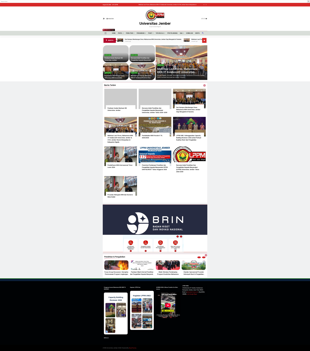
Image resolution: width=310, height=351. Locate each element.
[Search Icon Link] (203, 33)
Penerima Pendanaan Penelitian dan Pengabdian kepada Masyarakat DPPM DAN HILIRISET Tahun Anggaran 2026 (155, 167)
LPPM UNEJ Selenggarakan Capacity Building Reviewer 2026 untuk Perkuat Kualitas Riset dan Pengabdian (188, 138)
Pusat (150, 33)
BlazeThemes (132, 348)
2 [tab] (203, 257)
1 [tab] (199, 257)
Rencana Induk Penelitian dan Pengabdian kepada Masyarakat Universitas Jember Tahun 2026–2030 (154, 110)
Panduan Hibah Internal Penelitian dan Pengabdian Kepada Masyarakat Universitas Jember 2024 (142, 274)
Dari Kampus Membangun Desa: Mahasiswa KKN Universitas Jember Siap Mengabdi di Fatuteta (117, 39)
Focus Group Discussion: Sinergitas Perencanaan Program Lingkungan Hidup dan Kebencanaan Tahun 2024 (116, 274)
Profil (120, 33)
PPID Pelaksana (172, 33)
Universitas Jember (155, 23)
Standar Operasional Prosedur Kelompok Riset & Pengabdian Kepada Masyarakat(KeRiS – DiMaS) (194, 274)
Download (189, 33)
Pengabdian (140, 33)
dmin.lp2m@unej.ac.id (192, 292)
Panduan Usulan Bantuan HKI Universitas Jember (183, 4)
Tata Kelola (160, 33)
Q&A (181, 33)
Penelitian (129, 33)
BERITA (197, 33)
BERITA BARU (161, 69)
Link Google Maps (192, 294)
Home (114, 33)
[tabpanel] (116, 268)
